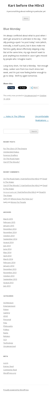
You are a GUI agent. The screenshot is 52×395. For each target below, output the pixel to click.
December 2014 (9, 229)
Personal (7, 319)
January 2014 (8, 266)
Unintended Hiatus (11, 152)
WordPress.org (9, 373)
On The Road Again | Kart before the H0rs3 (21, 178)
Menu (26, 18)
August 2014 (8, 242)
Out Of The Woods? (11, 162)
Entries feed (8, 366)
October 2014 (8, 235)
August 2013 (8, 282)
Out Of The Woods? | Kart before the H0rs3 (21, 185)
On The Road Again (11, 158)
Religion (6, 336)
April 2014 (7, 256)
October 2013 (8, 276)
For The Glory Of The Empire (15, 148)
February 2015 (9, 222)
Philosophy (8, 326)
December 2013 (9, 269)
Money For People (18, 202)
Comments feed (10, 369)
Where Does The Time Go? (22, 199)
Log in (5, 363)
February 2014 (9, 262)
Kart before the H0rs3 (26, 5)
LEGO (5, 316)
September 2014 (10, 239)
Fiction (6, 309)
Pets (5, 323)
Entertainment (9, 306)
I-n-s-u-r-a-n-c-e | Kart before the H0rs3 (19, 192)
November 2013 (10, 272)
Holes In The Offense (14, 116)
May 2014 (7, 252)
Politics (6, 329)
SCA (5, 339)
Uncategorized (30, 95)
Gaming (6, 313)
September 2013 (10, 279)
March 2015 (8, 219)
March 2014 (8, 259)
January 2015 (8, 225)
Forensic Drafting (10, 155)
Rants (5, 333)
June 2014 (7, 249)
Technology (8, 343)
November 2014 (10, 232)
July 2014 (7, 245)
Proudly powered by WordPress (16, 390)
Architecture (8, 302)
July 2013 (7, 286)
